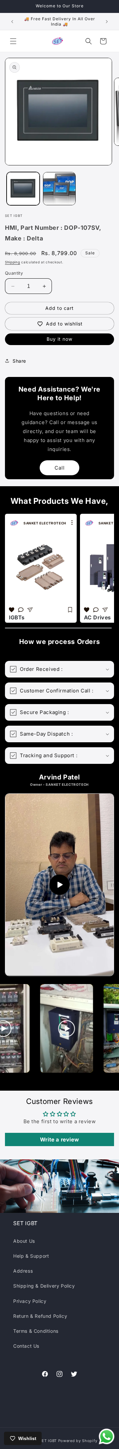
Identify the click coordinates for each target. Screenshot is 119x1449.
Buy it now (59, 339)
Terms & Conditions (36, 1331)
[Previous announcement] (12, 21)
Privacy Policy (29, 1301)
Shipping (12, 262)
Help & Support (31, 1256)
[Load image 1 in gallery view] (23, 188)
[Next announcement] (106, 21)
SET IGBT (48, 1440)
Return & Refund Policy (40, 1316)
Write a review (59, 1139)
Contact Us (26, 1346)
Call (60, 468)
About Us (24, 1241)
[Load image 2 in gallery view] (59, 188)
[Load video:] (59, 885)
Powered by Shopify (78, 1440)
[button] (13, 41)
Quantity (14, 273)
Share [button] (19, 361)
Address (23, 1271)
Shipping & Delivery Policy (44, 1286)
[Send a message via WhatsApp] (107, 1436)
